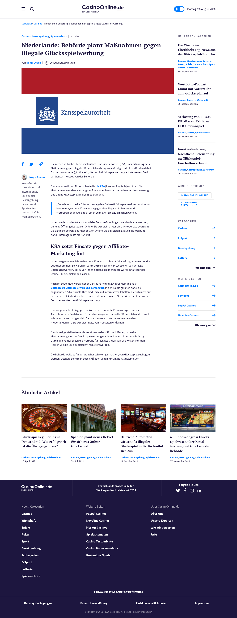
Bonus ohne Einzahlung (189, 203)
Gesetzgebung (40, 36)
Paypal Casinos (96, 514)
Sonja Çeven (33, 62)
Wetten (181, 67)
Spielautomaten (97, 534)
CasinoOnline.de (188, 286)
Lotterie (207, 61)
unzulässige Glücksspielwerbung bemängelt (77, 288)
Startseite (27, 23)
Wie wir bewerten (163, 527)
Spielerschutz (58, 36)
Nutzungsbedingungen (38, 603)
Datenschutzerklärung (93, 603)
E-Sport (182, 132)
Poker (181, 64)
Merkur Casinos (96, 527)
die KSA (100, 186)
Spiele (188, 64)
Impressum (202, 603)
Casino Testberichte (99, 541)
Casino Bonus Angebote (102, 548)
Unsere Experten (162, 521)
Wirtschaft (192, 67)
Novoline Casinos (188, 315)
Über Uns (157, 514)
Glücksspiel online (195, 195)
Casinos (38, 23)
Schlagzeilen (30, 555)
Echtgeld (183, 295)
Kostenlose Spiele (98, 555)
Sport (212, 64)
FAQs (154, 534)
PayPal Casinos (187, 305)
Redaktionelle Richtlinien (151, 603)
